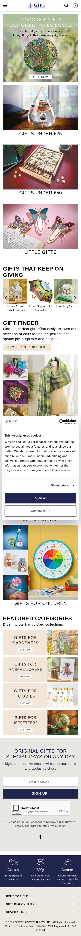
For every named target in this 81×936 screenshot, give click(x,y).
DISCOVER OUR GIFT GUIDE (27, 347)
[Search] (66, 5)
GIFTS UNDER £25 (40, 133)
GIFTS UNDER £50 (40, 192)
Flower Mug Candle (65, 306)
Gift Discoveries (20, 904)
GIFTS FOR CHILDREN (40, 603)
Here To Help (17, 896)
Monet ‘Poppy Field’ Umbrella (40, 308)
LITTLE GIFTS (40, 252)
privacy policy (57, 825)
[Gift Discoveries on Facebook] (40, 837)
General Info (17, 912)
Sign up (40, 793)
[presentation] (6, 297)
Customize (38, 510)
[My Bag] (76, 5)
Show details (60, 485)
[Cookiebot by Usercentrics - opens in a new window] (59, 421)
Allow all (40, 498)
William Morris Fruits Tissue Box (15, 308)
